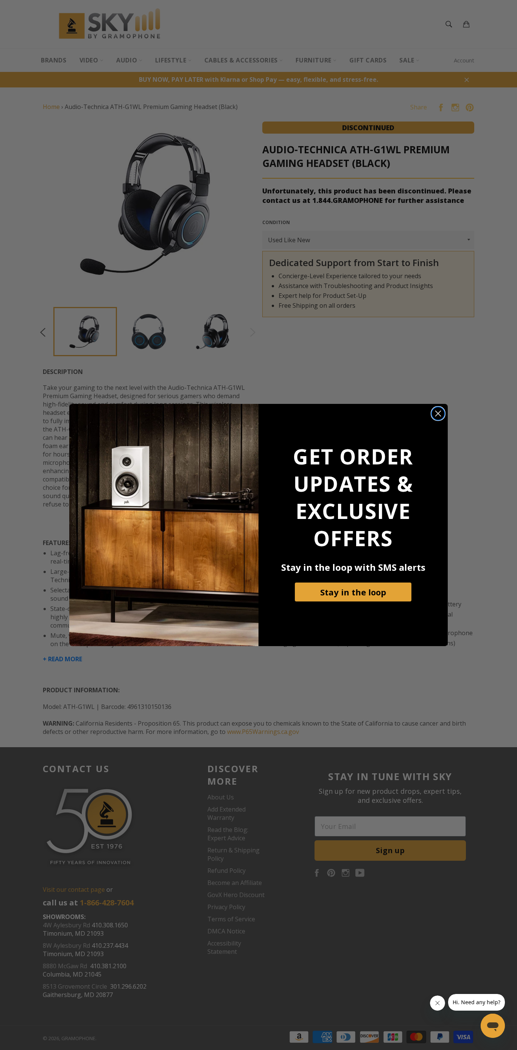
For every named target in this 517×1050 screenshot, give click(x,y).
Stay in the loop (353, 592)
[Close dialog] (438, 413)
